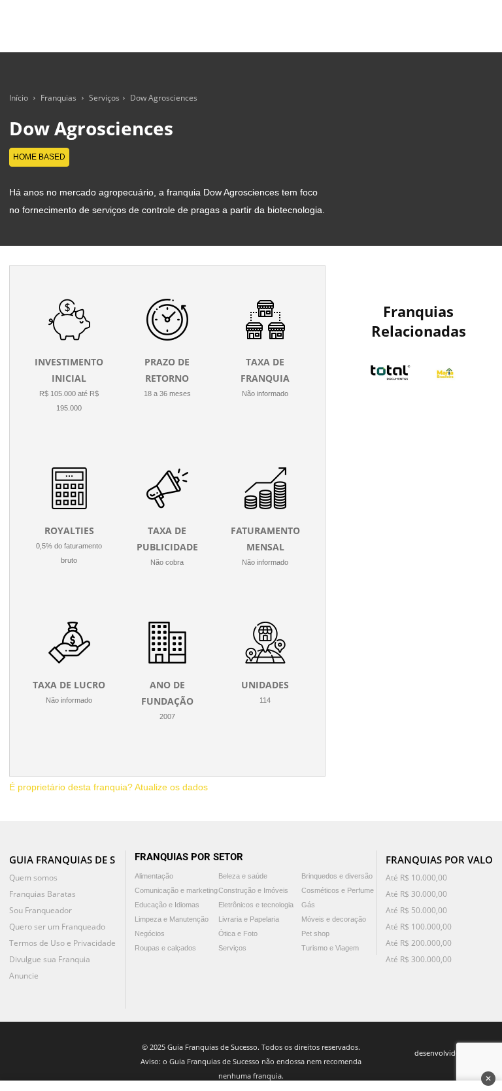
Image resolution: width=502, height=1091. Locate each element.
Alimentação (154, 876)
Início (18, 97)
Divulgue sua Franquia (49, 959)
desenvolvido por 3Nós (453, 1053)
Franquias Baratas (42, 893)
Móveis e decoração (333, 919)
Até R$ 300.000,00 (419, 959)
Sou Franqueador (40, 910)
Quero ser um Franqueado (57, 926)
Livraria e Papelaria (248, 919)
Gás (308, 905)
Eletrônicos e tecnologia (255, 905)
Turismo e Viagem (330, 948)
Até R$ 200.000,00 (419, 942)
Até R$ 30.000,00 (416, 893)
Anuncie (24, 975)
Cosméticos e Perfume (337, 890)
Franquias (58, 97)
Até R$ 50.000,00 (416, 910)
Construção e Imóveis (253, 890)
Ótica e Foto (238, 933)
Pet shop (315, 933)
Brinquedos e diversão (337, 876)
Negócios (150, 933)
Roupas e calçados (165, 948)
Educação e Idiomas (167, 905)
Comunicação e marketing (176, 890)
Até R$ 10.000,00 (416, 877)
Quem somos (33, 877)
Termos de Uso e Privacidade (62, 942)
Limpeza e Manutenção (172, 919)
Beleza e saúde (242, 876)
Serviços (104, 97)
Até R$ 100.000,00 (419, 926)
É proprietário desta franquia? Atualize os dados (108, 787)
